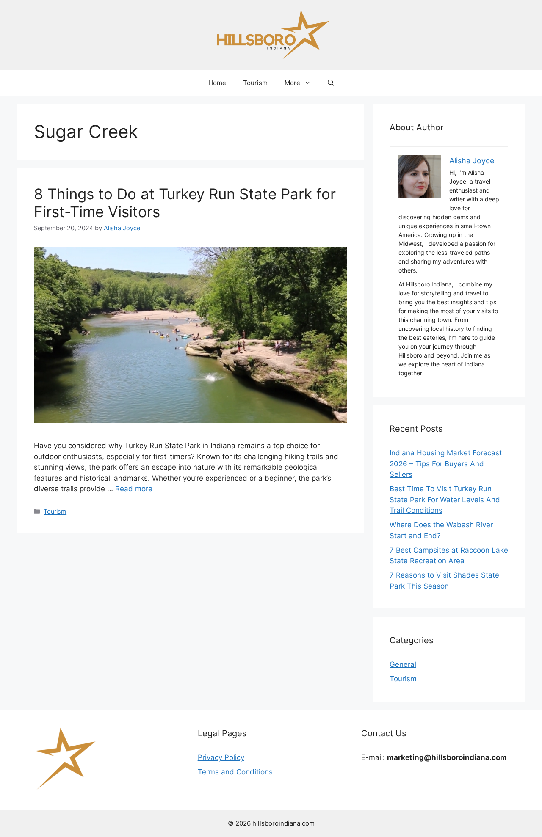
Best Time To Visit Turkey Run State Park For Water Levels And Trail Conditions (445, 500)
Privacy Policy (221, 757)
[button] (331, 83)
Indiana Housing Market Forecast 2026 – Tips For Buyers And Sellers (446, 464)
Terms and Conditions (235, 772)
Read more (133, 489)
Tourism (255, 83)
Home (217, 83)
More (292, 83)
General (403, 664)
